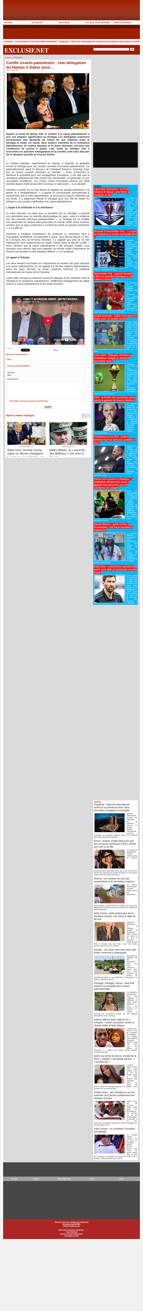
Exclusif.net (26, 50)
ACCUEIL (8, 22)
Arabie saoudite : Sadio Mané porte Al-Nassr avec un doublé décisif (115, 317)
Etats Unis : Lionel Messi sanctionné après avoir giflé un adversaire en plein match (115, 569)
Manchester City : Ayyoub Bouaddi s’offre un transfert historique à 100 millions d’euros (113, 276)
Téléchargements (64, 1179)
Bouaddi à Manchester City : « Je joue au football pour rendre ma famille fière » (115, 234)
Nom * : (10, 359)
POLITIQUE (64, 22)
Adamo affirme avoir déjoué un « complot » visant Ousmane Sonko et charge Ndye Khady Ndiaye (114, 1022)
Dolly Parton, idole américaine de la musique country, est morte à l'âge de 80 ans (114, 916)
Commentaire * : (13, 379)
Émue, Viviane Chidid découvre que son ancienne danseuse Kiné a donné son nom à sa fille (115, 844)
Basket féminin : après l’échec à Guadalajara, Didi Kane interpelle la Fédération (113, 527)
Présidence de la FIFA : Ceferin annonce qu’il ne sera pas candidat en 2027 (115, 439)
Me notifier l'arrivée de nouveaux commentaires (29, 401)
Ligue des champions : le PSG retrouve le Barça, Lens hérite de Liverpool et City (112, 192)
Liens (121, 1179)
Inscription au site (72, 1236)
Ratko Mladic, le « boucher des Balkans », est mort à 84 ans (67, 451)
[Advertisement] (54, 31)
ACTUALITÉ (37, 22)
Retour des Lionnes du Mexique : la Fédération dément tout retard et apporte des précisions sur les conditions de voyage (114, 483)
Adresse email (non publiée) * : (19, 366)
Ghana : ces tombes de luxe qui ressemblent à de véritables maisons (114, 880)
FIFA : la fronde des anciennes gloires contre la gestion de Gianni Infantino (115, 399)
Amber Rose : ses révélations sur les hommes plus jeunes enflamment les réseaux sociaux (114, 1095)
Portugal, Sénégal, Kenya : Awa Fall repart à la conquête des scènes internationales (114, 986)
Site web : (11, 372)
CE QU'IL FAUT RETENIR (97, 22)
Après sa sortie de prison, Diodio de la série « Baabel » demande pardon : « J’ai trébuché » (115, 1059)
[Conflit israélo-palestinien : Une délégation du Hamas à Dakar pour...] (48, 73)
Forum (92, 1179)
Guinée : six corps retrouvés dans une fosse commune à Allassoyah (115, 951)
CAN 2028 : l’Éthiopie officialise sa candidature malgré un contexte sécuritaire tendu (113, 358)
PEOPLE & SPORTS (123, 22)
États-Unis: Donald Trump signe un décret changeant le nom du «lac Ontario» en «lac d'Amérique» (25, 451)
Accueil (8, 57)
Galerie (36, 1179)
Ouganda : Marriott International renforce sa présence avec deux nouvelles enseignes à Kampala (79, 41)
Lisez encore (8, 348)
